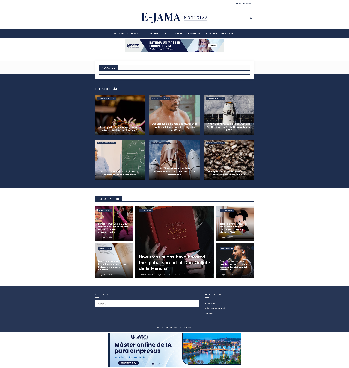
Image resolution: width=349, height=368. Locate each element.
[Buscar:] (147, 301)
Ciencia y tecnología (106, 99)
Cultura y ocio (105, 211)
